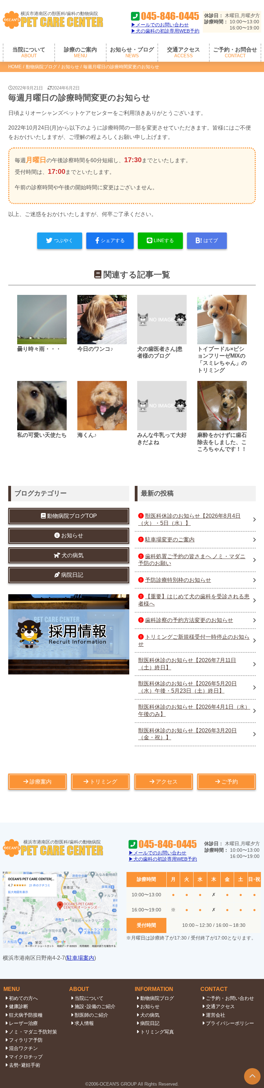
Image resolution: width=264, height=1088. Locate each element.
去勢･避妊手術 (24, 1065)
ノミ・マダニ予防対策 (33, 1032)
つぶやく (63, 240)
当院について (89, 998)
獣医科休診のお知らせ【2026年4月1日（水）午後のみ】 (194, 710)
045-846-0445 (170, 16)
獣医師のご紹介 (91, 1015)
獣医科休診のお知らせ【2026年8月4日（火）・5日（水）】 (189, 519)
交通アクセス (183, 53)
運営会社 (215, 1015)
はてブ (211, 240)
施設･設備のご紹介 (95, 1006)
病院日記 (150, 1023)
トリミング (103, 782)
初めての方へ (23, 998)
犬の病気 (150, 1015)
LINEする (164, 240)
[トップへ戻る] (252, 1076)
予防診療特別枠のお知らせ (178, 580)
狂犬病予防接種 (26, 1015)
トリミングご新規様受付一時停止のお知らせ (194, 640)
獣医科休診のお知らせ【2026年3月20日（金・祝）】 (187, 734)
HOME (15, 66)
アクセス (167, 782)
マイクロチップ (26, 1057)
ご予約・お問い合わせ (230, 998)
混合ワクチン (23, 1048)
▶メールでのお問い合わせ (160, 24)
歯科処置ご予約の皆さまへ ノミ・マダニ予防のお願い (191, 559)
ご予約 (229, 782)
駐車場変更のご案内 (170, 539)
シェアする (113, 240)
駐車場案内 (80, 958)
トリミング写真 (157, 1032)
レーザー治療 (23, 1023)
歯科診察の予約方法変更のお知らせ (189, 620)
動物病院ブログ (41, 66)
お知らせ (70, 66)
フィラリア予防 (26, 1040)
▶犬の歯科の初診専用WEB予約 (165, 31)
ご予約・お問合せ (235, 53)
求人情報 (84, 1023)
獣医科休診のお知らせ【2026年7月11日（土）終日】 (187, 663)
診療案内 (41, 782)
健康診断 (18, 1006)
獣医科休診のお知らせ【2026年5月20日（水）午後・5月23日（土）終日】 (187, 687)
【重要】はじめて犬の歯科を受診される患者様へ (194, 600)
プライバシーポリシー (230, 1023)
